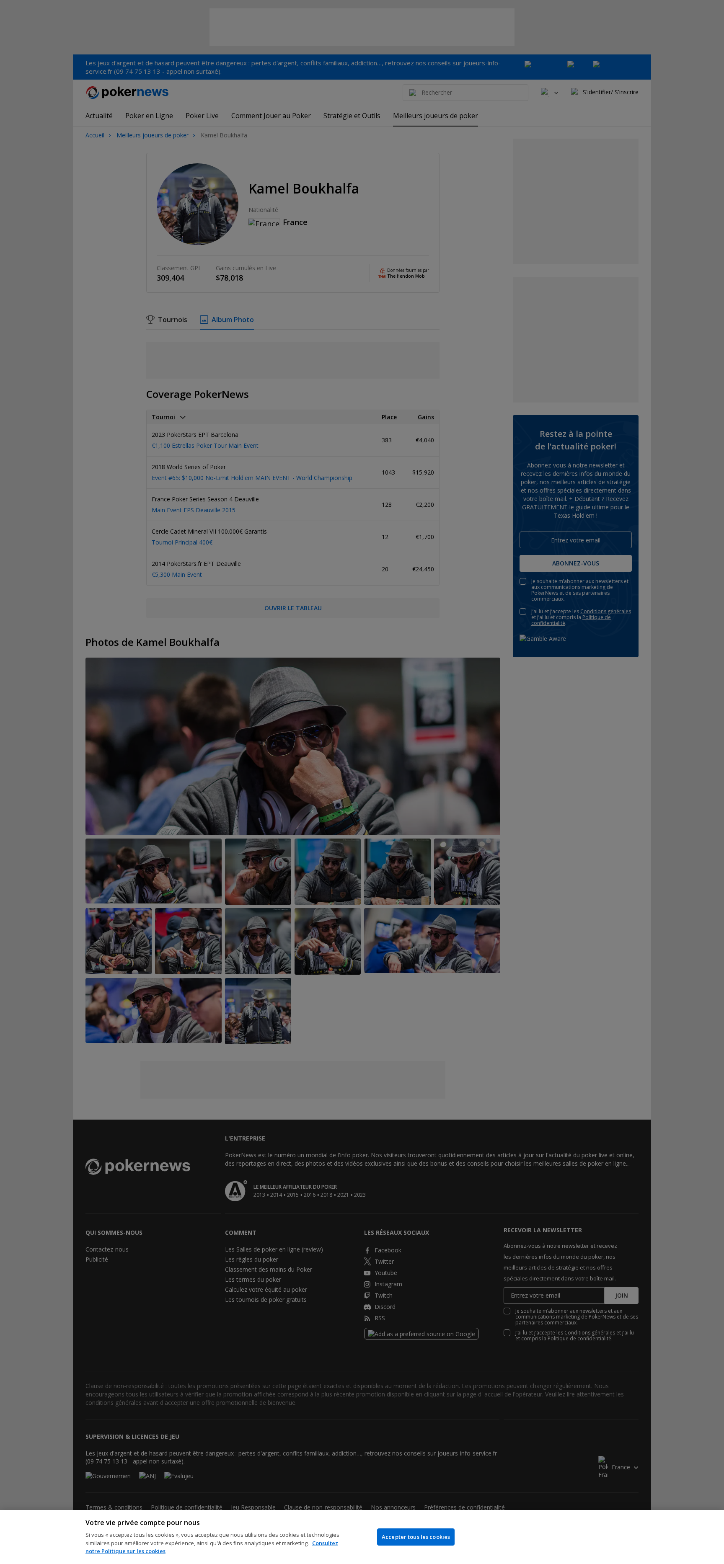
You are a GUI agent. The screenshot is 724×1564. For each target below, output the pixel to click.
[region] (362, 1537)
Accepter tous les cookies (416, 1537)
